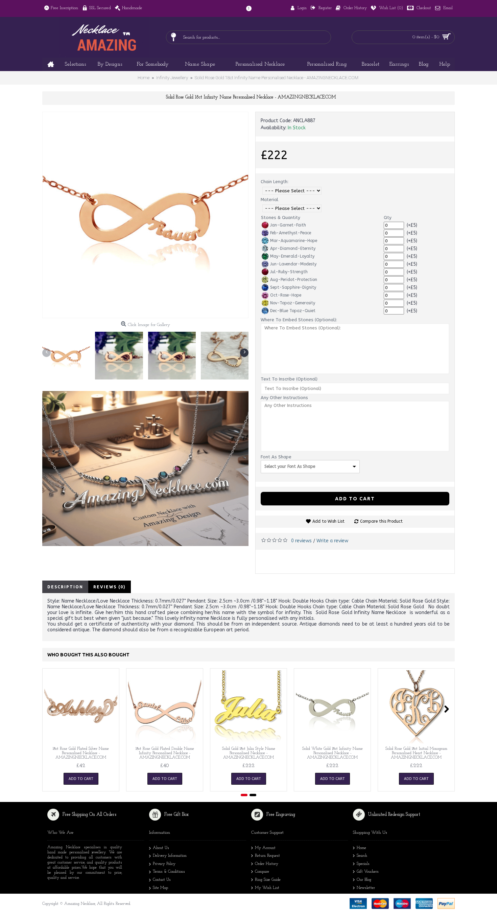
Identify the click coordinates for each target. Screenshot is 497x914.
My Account (265, 848)
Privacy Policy (164, 864)
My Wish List (267, 888)
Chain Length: (274, 181)
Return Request (267, 856)
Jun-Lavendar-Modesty (293, 264)
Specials (363, 864)
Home (361, 848)
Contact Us (162, 880)
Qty (388, 217)
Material (269, 199)
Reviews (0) (109, 587)
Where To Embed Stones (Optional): (299, 319)
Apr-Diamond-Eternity (292, 248)
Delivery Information (170, 856)
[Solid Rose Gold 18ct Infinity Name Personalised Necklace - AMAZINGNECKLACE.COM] (145, 215)
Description (65, 587)
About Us (161, 848)
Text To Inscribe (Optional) (289, 379)
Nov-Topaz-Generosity (292, 303)
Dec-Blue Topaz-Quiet (292, 310)
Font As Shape (276, 456)
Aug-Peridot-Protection (293, 279)
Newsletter (366, 888)
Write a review (332, 541)
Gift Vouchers (368, 872)
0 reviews (301, 541)
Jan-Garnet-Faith (288, 225)
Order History (266, 864)
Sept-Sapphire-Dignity (293, 287)
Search (362, 856)
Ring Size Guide (268, 880)
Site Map (160, 888)
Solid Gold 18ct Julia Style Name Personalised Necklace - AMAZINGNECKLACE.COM (248, 753)
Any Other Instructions (284, 397)
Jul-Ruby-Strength (289, 271)
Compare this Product (381, 521)
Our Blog (364, 880)
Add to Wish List (328, 521)
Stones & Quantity (280, 217)
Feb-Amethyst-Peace (290, 233)
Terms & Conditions (169, 872)
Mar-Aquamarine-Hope (293, 240)
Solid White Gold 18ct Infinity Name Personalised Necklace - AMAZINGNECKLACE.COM (332, 753)
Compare (262, 872)
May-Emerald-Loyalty (292, 256)
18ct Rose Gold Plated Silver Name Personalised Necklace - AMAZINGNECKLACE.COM (81, 753)
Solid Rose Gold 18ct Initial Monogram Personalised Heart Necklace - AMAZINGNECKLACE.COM (416, 753)
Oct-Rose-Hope (285, 295)
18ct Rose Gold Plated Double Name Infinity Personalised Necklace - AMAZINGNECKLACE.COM (165, 753)
